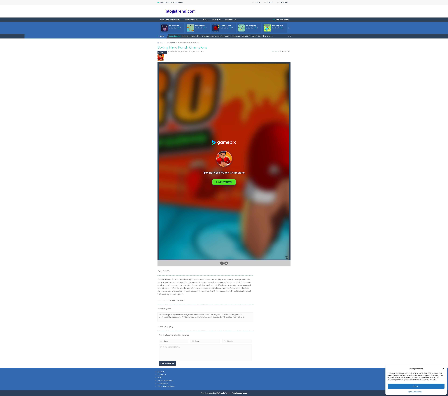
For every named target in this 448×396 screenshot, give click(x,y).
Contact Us (230, 20)
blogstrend (171, 42)
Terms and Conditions (170, 20)
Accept (416, 386)
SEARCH (270, 2)
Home (161, 42)
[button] (443, 368)
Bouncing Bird (225, 26)
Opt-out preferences (415, 392)
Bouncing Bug (251, 26)
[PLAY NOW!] (164, 28)
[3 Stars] (275, 51)
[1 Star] (272, 51)
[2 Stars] (274, 51)
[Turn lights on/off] (222, 263)
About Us (216, 20)
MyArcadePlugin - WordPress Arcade (231, 393)
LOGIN (257, 2)
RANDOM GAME (282, 20)
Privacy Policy (191, 20)
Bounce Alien (174, 26)
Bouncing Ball (200, 26)
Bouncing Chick (277, 26)
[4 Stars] (277, 51)
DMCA (205, 20)
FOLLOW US (284, 2)
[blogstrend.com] (181, 11)
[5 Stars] (278, 51)
